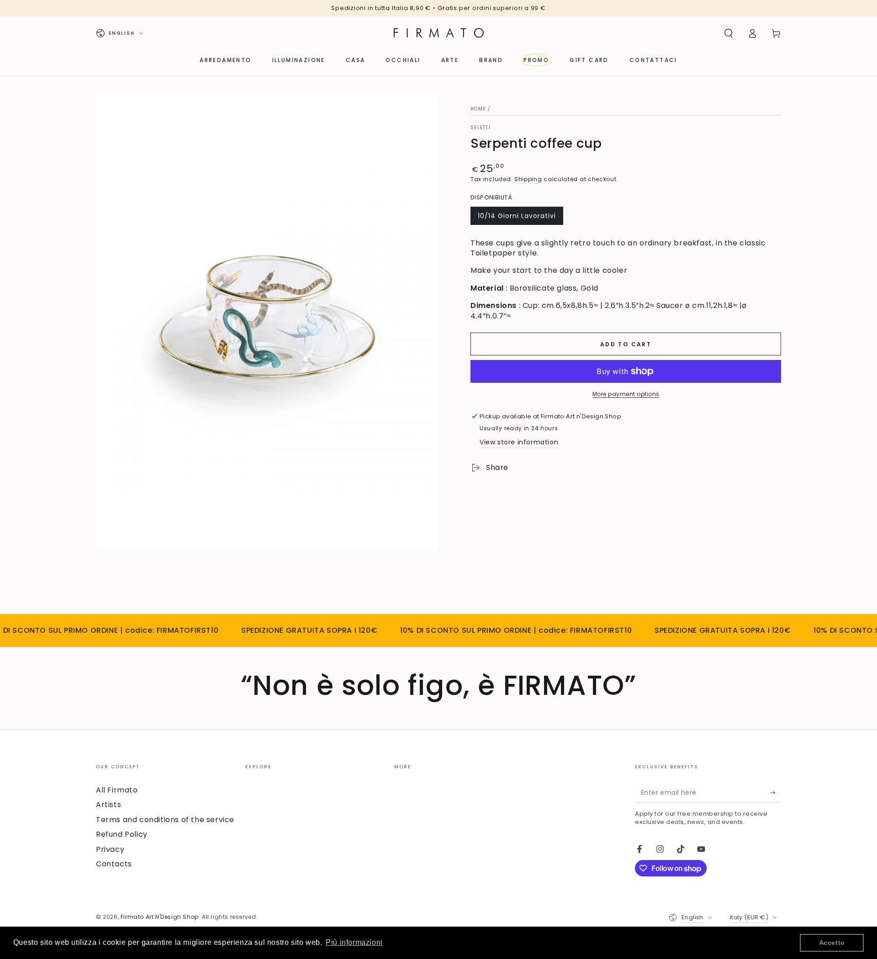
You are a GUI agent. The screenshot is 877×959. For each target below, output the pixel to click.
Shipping (528, 179)
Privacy (110, 849)
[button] (728, 33)
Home (478, 108)
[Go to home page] (438, 33)
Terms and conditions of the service (165, 819)
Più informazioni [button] (354, 942)
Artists (108, 804)
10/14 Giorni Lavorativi (516, 218)
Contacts (114, 864)
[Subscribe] (776, 792)
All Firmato (117, 790)
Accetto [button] (832, 942)
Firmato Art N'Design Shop (160, 917)
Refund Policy (122, 834)
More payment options (626, 394)
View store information (519, 442)
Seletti (480, 128)
